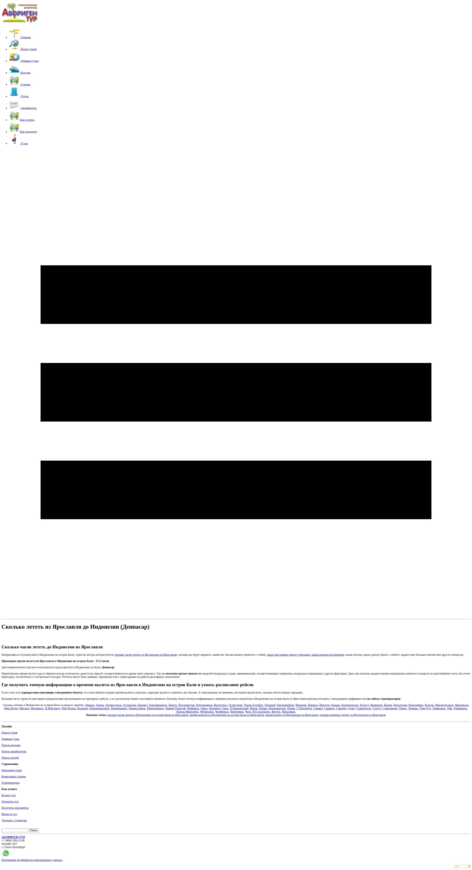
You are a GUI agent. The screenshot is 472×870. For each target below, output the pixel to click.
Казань (336, 705)
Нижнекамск (119, 708)
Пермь (263, 708)
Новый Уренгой (175, 708)
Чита (248, 711)
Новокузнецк (137, 708)
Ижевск (313, 705)
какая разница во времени (327, 654)
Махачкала (461, 705)
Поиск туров (9, 732)
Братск (173, 705)
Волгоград (220, 705)
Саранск (329, 708)
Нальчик (82, 708)
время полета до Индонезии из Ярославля (291, 715)
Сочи (351, 708)
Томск (403, 708)
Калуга (364, 705)
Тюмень (413, 708)
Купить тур (8, 795)
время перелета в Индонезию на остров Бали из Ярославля (227, 715)
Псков (291, 708)
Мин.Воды (11, 708)
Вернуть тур (9, 814)
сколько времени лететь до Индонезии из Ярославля (352, 715)
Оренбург (215, 708)
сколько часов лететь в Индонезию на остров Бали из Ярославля (147, 715)
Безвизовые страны (13, 776)
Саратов (341, 708)
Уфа (449, 708)
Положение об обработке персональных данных (31, 860)
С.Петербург (304, 708)
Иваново (301, 705)
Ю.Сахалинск (261, 711)
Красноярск (416, 705)
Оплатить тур (10, 801)
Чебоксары (207, 711)
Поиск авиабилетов (13, 751)
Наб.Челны (69, 708)
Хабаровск (460, 708)
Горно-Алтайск (253, 705)
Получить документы (15, 807)
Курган (429, 705)
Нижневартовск (99, 708)
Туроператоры (10, 782)
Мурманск (37, 708)
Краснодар (400, 705)
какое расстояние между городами (288, 654)
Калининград (350, 705)
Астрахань (129, 705)
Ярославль (288, 711)
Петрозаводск (277, 708)
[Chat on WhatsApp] (5, 856)
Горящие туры (10, 738)
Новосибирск (155, 708)
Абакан (89, 705)
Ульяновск (438, 708)
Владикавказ (204, 705)
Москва (24, 708)
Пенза (253, 708)
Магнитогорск (444, 705)
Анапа (100, 705)
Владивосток (186, 705)
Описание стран (11, 770)
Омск (204, 708)
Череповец (237, 711)
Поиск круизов (10, 745)
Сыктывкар (390, 708)
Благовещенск (158, 705)
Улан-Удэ (425, 708)
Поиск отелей (10, 757)
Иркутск (324, 705)
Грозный (270, 705)
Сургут (376, 708)
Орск (225, 708)
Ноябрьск (193, 708)
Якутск (275, 711)
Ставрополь (363, 708)
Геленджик (235, 705)
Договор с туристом (14, 820)
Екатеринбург (285, 705)
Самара (318, 708)
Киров (388, 705)
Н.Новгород (52, 708)
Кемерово (376, 705)
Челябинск (222, 711)
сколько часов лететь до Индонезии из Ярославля (145, 654)
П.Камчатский (239, 708)
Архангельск (113, 705)
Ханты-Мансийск (187, 711)
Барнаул (143, 705)
